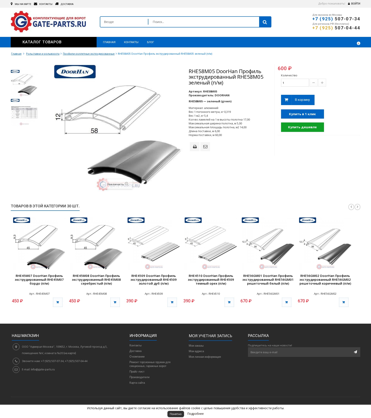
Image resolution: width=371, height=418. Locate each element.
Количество (289, 75)
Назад (351, 207)
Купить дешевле (302, 127)
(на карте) (70, 353)
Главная (16, 54)
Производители (139, 377)
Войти (355, 3)
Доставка (135, 351)
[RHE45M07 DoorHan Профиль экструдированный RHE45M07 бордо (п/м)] (39, 243)
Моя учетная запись (210, 335)
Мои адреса (196, 351)
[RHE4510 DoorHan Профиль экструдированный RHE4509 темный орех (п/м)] (210, 243)
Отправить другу (206, 147)
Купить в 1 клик (302, 114)
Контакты (135, 345)
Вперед (357, 207)
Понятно (176, 414)
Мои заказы (196, 345)
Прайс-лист (136, 371)
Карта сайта (137, 382)
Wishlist (344, 42)
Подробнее (195, 414)
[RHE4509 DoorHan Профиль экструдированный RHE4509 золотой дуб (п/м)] (153, 243)
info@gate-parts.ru (43, 369)
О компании (136, 356)
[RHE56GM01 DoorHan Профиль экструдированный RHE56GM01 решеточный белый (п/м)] (267, 243)
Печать (195, 147)
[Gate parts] (52, 23)
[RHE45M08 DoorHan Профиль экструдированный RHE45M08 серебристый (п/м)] (96, 243)
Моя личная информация (205, 356)
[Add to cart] (57, 302)
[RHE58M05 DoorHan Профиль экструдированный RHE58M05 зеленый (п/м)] (24, 83)
